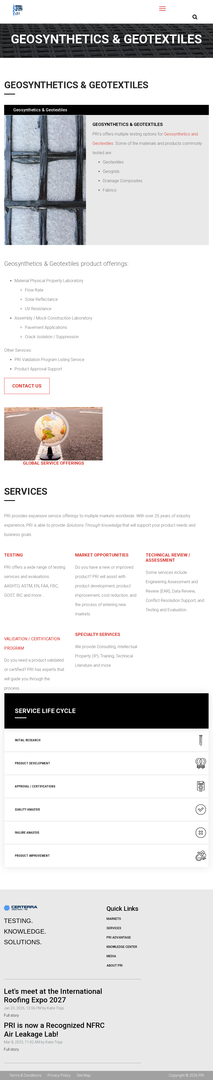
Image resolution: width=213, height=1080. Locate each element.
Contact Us (27, 386)
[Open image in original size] (18, 10)
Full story (11, 1015)
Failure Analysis (27, 832)
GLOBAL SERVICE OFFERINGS (53, 463)
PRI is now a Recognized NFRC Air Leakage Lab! (54, 1029)
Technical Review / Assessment (168, 557)
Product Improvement (32, 856)
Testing (13, 555)
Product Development (32, 763)
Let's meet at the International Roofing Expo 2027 (53, 995)
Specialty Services (97, 634)
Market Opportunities (102, 555)
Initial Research (28, 740)
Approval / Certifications (35, 786)
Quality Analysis (27, 809)
